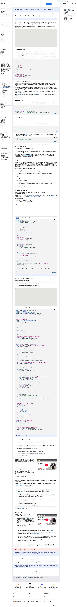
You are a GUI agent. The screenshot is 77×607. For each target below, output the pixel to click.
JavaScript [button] (22, 217)
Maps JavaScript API (8, 3)
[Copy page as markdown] (37, 16)
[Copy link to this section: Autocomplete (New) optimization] (32, 440)
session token (20, 499)
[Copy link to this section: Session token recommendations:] (27, 146)
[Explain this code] (53, 60)
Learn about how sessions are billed (20, 186)
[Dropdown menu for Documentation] (29, 1)
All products (49, 601)
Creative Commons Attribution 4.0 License (37, 576)
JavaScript (49, 490)
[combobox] (61, 1)
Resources (15, 5)
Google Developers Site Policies (24, 577)
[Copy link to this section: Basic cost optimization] (23, 457)
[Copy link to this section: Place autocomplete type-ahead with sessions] (35, 278)
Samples (11, 5)
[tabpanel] (36, 247)
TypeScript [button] (17, 217)
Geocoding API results (20, 469)
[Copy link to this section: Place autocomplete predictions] (29, 193)
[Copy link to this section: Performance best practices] (27, 512)
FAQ (13, 593)
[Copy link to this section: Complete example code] (28, 190)
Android (52, 490)
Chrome (28, 601)
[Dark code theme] (54, 60)
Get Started (48, 3)
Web (2, 3)
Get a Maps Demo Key (20, 9)
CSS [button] (26, 217)
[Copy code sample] (56, 60)
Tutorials (14, 596)
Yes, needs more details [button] (19, 485)
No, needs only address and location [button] (28, 486)
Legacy (20, 5)
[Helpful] (55, 13)
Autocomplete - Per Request (27, 155)
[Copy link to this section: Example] (20, 160)
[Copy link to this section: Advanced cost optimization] (25, 465)
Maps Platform (9, 1)
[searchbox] (6, 8)
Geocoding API (51, 530)
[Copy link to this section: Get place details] (24, 100)
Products (19, 13)
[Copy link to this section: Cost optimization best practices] (29, 455)
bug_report (72, 3)
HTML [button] (29, 217)
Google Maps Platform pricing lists (23, 508)
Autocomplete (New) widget (48, 445)
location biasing (26, 517)
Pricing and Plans (46, 593)
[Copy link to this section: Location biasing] (22, 542)
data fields (31, 448)
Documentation (30, 13)
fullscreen (74, 3)
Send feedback (53, 16)
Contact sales (55, 3)
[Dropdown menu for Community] (39, 1)
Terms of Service (46, 597)
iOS (16, 491)
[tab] (17, 218)
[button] (6, 47)
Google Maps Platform (24, 13)
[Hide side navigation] (11, 605)
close (75, 3)
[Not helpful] (56, 13)
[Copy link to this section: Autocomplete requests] (27, 49)
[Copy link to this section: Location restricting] (24, 558)
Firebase (32, 601)
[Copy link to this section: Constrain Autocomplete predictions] (31, 81)
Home (15, 13)
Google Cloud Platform (38, 601)
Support (45, 596)
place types (37, 94)
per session (22, 491)
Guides (2, 5)
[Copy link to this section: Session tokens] (23, 117)
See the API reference (18, 97)
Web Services (30, 597)
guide (23, 435)
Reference (6, 5)
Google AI (44, 601)
